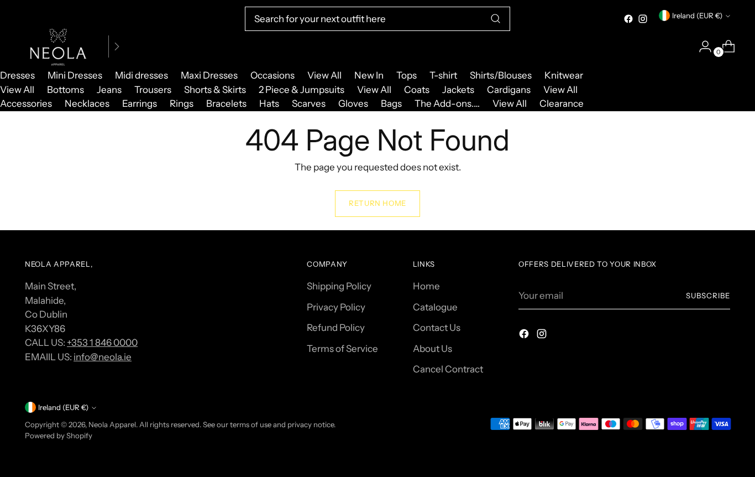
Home (426, 286)
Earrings (139, 103)
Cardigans (509, 89)
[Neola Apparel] (58, 46)
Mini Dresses (75, 75)
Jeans (109, 89)
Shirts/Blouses (501, 75)
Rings (181, 103)
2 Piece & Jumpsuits (301, 89)
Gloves (353, 103)
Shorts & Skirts (215, 89)
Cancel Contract (448, 369)
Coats (416, 89)
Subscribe (708, 295)
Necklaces (87, 103)
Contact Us (436, 327)
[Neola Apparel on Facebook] (628, 19)
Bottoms (65, 89)
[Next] (116, 46)
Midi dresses (141, 75)
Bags (391, 103)
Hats (269, 103)
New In (369, 75)
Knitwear (563, 75)
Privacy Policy (336, 307)
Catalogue (435, 307)
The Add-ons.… (447, 103)
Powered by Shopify (58, 435)
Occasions (272, 75)
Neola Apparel (112, 424)
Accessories (26, 103)
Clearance (561, 103)
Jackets (458, 89)
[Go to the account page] (701, 46)
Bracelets (226, 103)
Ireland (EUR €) (697, 15)
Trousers (152, 89)
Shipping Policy (339, 286)
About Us (432, 348)
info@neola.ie (103, 356)
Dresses (17, 75)
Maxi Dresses (209, 75)
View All (324, 75)
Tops (406, 75)
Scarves (309, 103)
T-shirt (443, 75)
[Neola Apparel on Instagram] (643, 19)
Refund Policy (336, 327)
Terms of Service (342, 348)
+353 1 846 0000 (102, 342)
